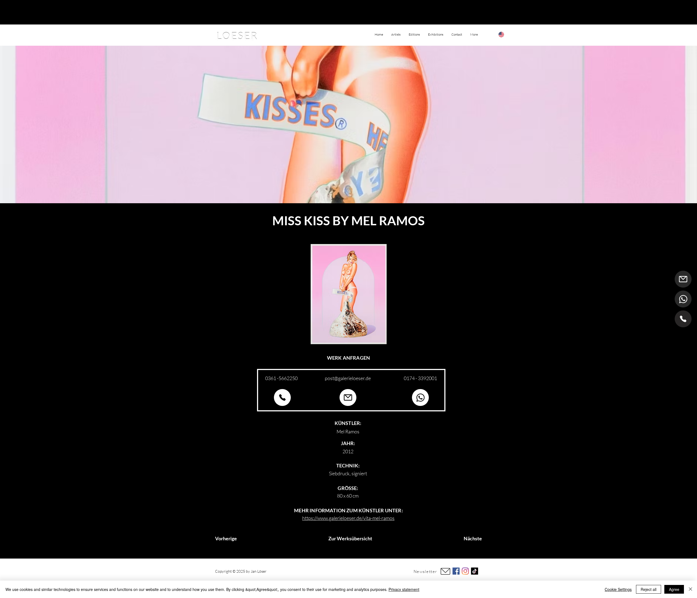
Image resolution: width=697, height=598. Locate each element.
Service (370, 571)
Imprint (332, 571)
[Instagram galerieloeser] (465, 571)
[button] (474, 34)
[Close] (690, 589)
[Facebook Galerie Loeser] (456, 571)
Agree (674, 589)
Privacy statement (404, 589)
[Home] (683, 318)
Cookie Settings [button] (618, 589)
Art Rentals (350, 571)
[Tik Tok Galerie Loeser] (474, 571)
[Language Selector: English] (506, 34)
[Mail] (683, 279)
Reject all (648, 589)
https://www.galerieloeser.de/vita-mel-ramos (348, 518)
